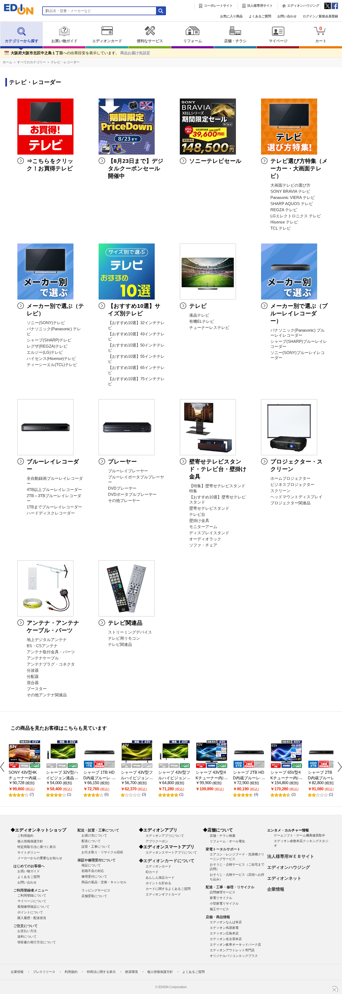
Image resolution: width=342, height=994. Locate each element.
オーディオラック (205, 539)
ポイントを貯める (158, 883)
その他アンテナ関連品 (47, 695)
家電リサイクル (221, 898)
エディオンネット (284, 878)
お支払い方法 (27, 931)
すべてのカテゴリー (31, 62)
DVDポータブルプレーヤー (132, 494)
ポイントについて (30, 912)
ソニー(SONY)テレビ (46, 323)
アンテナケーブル (43, 658)
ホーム (7, 62)
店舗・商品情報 (218, 917)
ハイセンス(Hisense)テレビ (51, 358)
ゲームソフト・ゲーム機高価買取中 (299, 835)
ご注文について (25, 926)
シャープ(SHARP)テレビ (49, 340)
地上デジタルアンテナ (47, 640)
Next (337, 766)
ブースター (37, 689)
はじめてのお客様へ (29, 866)
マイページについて (31, 901)
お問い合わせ (287, 16)
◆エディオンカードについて (167, 860)
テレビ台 (197, 514)
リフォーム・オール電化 (227, 841)
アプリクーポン (157, 841)
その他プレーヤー (124, 500)
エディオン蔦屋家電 (224, 928)
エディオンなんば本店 (226, 922)
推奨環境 (131, 972)
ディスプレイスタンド (209, 533)
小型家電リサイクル (224, 903)
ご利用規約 (25, 836)
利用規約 (71, 972)
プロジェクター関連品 (290, 503)
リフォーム (192, 41)
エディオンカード (107, 41)
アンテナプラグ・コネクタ (51, 664)
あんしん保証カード (160, 877)
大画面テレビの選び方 (290, 185)
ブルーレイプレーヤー (128, 471)
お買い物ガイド (64, 41)
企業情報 (275, 889)
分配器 (33, 676)
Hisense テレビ (284, 222)
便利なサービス (150, 41)
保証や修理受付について (96, 860)
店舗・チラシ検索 (222, 836)
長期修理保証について (33, 907)
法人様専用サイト (260, 5)
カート (321, 34)
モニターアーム (203, 527)
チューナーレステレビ (209, 327)
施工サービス (219, 909)
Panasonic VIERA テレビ (292, 197)
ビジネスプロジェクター (292, 484)
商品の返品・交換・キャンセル (103, 882)
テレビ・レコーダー (65, 62)
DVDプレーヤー (122, 488)
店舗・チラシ (235, 41)
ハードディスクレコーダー (51, 513)
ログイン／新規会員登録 (320, 16)
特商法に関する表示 (101, 972)
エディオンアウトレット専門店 (232, 950)
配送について (91, 841)
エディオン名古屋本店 (226, 939)
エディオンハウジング (303, 5)
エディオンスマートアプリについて (171, 852)
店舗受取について (94, 896)
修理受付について (94, 876)
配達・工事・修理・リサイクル (230, 887)
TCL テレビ (280, 228)
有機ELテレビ (201, 321)
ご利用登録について (31, 895)
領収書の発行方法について (36, 942)
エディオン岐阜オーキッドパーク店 (235, 944)
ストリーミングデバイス (130, 632)
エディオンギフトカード (163, 894)
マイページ (278, 41)
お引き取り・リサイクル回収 (102, 852)
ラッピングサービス (95, 890)
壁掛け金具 (199, 520)
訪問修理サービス (222, 892)
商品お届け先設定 (135, 53)
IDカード (152, 872)
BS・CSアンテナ (42, 646)
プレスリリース (44, 972)
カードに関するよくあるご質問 (168, 889)
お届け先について (94, 835)
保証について (91, 865)
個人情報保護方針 (30, 841)
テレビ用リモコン (124, 638)
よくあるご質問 (260, 16)
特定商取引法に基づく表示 (36, 847)
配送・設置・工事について (98, 830)
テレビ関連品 (120, 644)
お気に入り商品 (231, 16)
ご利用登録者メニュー (30, 890)
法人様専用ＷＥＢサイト (290, 856)
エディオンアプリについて (165, 836)
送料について (27, 936)
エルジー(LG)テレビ (45, 352)
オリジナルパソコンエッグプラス (234, 956)
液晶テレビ (199, 315)
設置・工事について (95, 846)
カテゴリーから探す (21, 41)
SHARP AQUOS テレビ (291, 204)
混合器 (33, 683)
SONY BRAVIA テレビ (290, 191)
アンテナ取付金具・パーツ (51, 652)
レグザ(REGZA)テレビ (47, 346)
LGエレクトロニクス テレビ (295, 216)
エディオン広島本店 (224, 933)
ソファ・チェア (203, 545)
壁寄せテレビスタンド (209, 508)
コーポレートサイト (218, 5)
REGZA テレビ (283, 210)
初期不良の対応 (92, 871)
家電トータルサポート (223, 849)
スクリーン (280, 491)
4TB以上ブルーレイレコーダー (54, 490)
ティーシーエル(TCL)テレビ (52, 365)
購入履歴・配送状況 (31, 918)
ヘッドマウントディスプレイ (296, 497)
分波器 (33, 670)
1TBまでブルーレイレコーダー (54, 507)
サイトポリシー (28, 852)
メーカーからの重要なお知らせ (39, 858)
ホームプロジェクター (290, 478)
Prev (4, 766)
